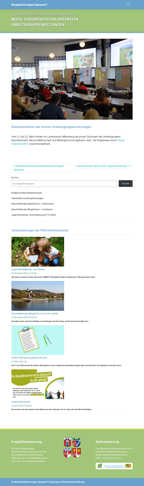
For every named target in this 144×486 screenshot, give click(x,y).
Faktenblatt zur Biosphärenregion (27, 198)
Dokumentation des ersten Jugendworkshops (101, 166)
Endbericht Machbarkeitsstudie (26, 192)
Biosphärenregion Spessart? (29, 4)
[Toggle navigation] (128, 5)
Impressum (55, 482)
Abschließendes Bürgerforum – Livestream (32, 209)
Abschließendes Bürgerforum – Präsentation (32, 203)
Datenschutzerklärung (73, 482)
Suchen (15, 177)
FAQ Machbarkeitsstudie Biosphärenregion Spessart (39, 168)
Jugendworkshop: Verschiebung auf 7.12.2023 (33, 214)
